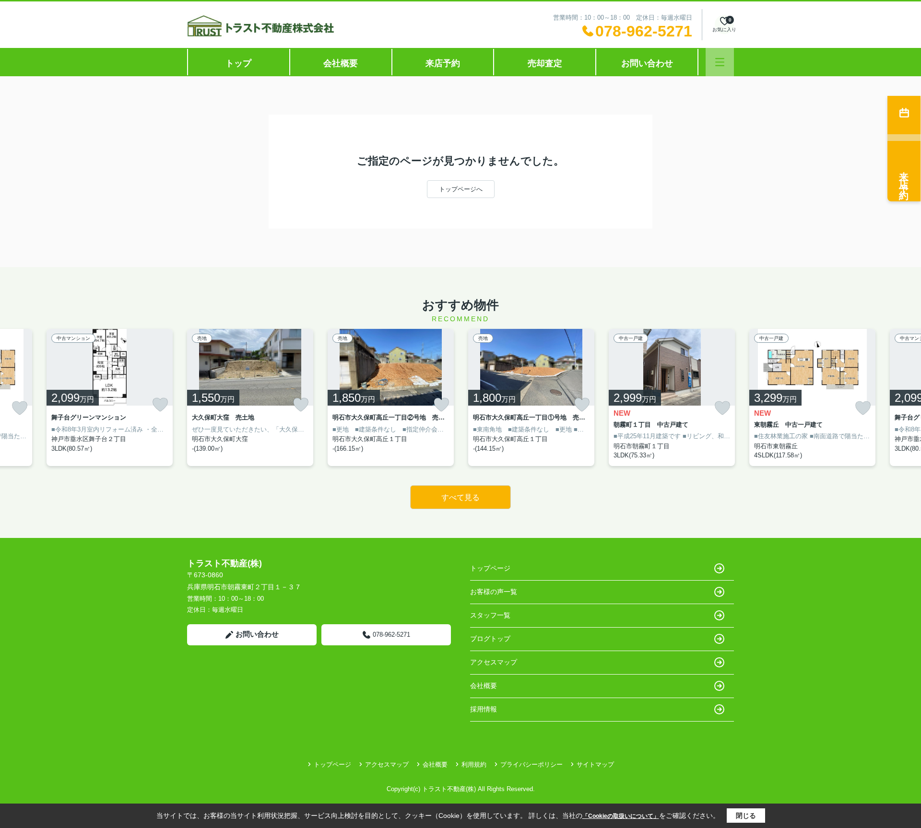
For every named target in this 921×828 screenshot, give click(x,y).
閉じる (746, 815)
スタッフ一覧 (490, 615)
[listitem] (250, 397)
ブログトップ (490, 638)
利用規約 (473, 764)
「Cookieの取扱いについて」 (620, 816)
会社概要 (340, 63)
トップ (238, 63)
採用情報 (483, 709)
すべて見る (460, 497)
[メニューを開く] (719, 62)
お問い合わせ (647, 63)
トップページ (490, 568)
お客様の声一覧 (493, 591)
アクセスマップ (493, 662)
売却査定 (545, 63)
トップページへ (461, 189)
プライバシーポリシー (531, 764)
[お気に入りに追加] (19, 408)
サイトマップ (595, 764)
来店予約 (442, 63)
